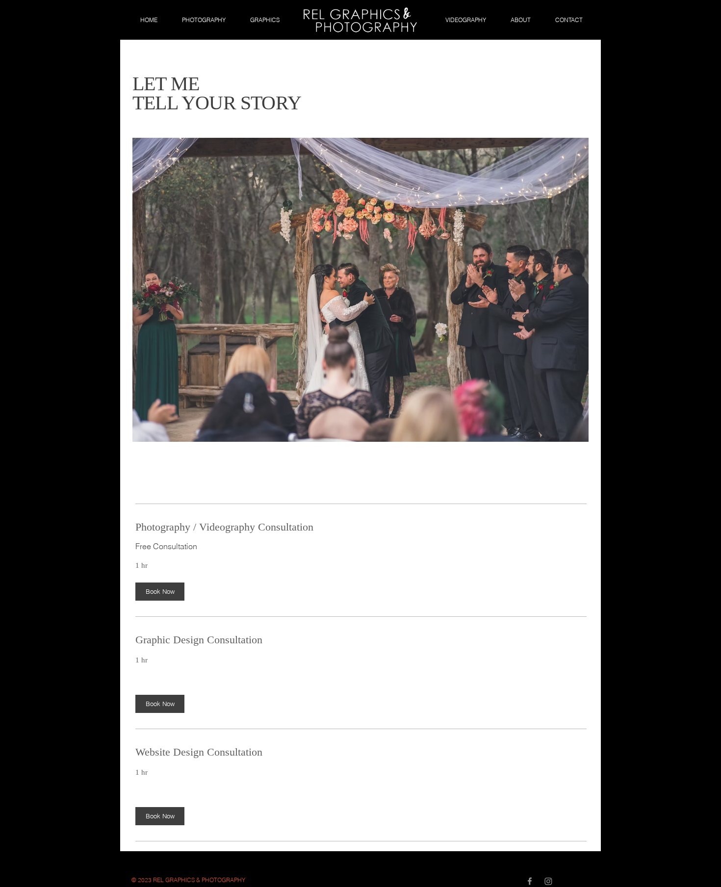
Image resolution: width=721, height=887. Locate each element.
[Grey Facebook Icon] (530, 881)
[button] (159, 592)
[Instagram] (548, 881)
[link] (361, 527)
